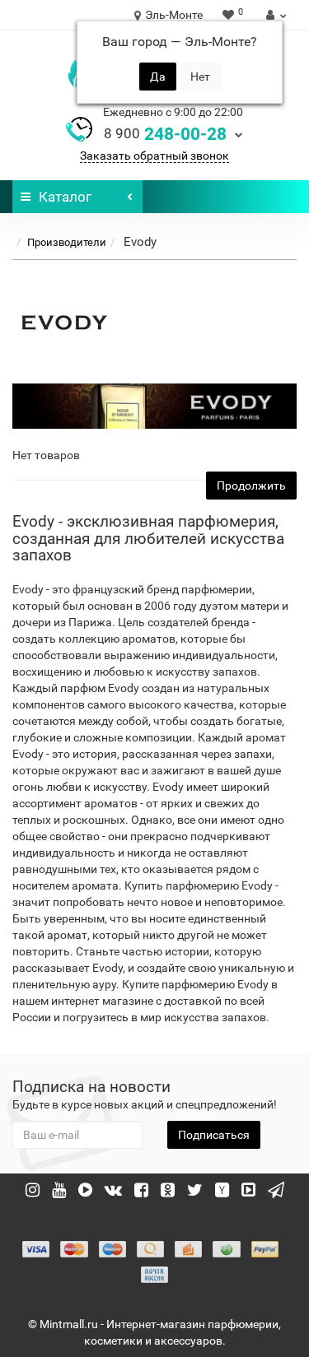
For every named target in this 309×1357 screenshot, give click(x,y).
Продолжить (251, 485)
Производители (66, 242)
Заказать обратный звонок (154, 155)
